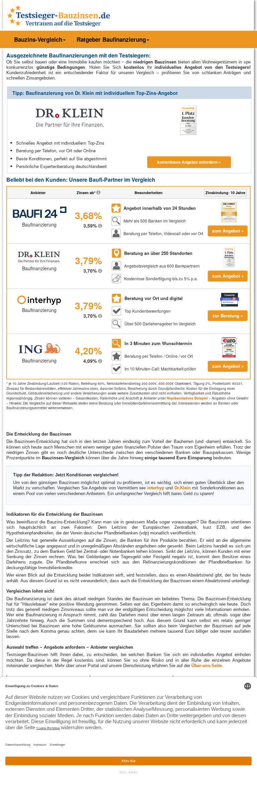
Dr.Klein (182, 487)
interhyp (155, 487)
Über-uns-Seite (206, 665)
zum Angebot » (228, 230)
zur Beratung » (227, 315)
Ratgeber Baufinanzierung (111, 39)
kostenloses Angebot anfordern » (189, 162)
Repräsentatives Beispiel (187, 398)
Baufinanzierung (39, 224)
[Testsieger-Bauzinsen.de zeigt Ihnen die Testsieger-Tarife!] (59, 14)
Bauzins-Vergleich (38, 39)
